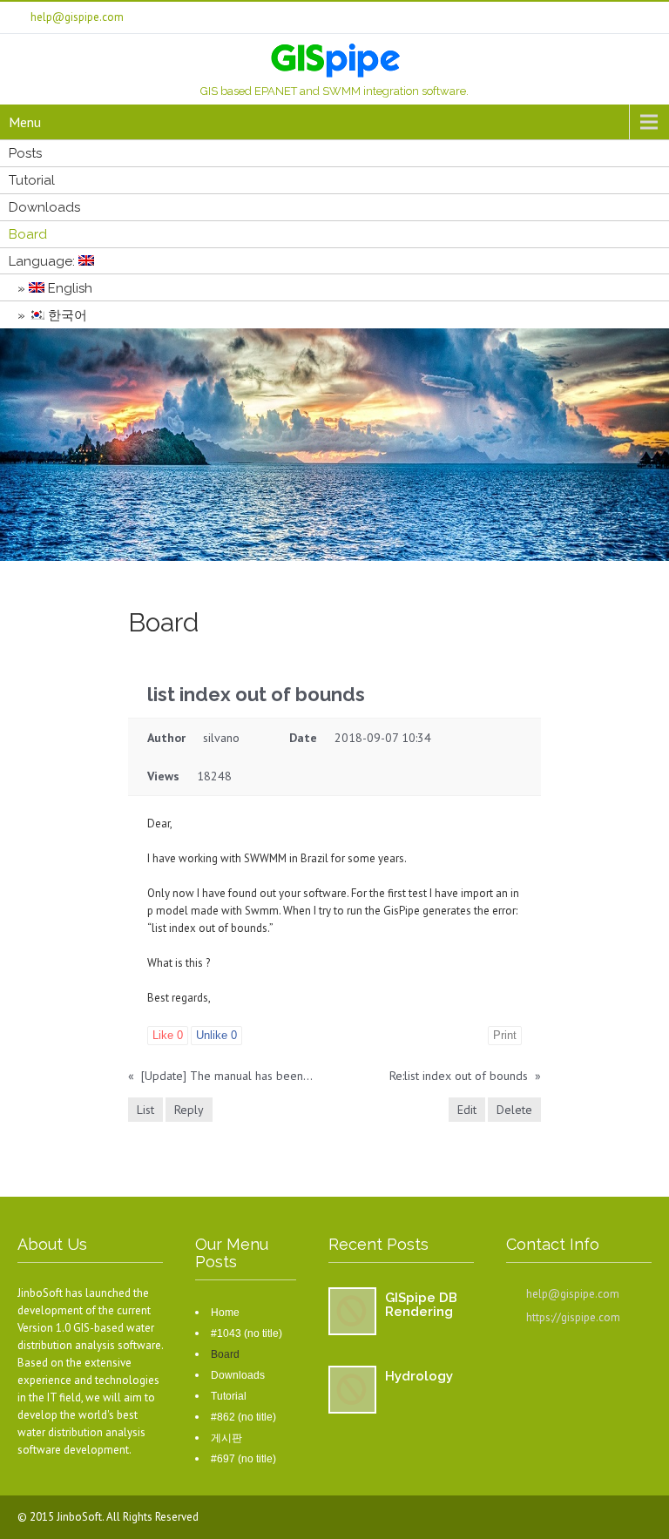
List (145, 1109)
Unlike (216, 1035)
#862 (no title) (243, 1417)
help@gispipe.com (572, 1293)
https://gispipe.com (573, 1317)
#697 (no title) (243, 1459)
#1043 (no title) (246, 1333)
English (68, 288)
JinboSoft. (81, 1516)
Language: (43, 261)
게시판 (226, 1438)
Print (505, 1035)
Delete (514, 1109)
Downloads (44, 207)
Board (28, 234)
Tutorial (32, 180)
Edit (466, 1109)
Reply (189, 1109)
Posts (25, 153)
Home (225, 1312)
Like (167, 1035)
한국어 (65, 315)
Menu (25, 122)
